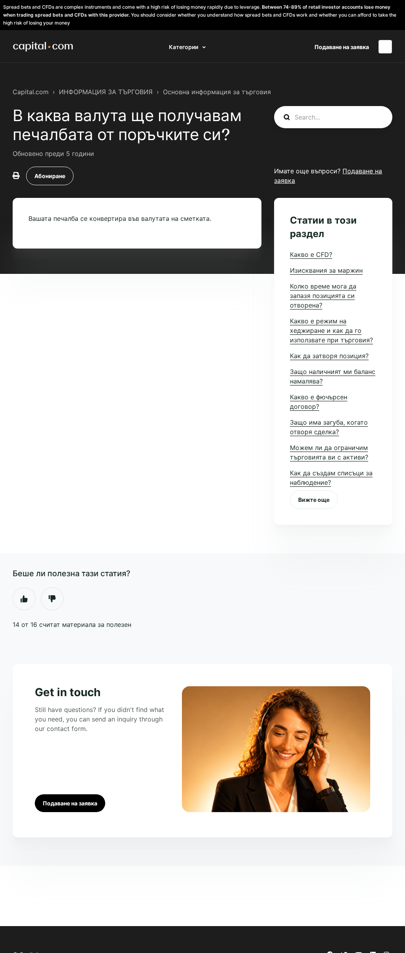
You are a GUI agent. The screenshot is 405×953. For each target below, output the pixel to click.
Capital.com (31, 92)
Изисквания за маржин (326, 270)
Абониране (49, 176)
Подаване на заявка (341, 47)
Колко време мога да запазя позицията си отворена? (323, 295)
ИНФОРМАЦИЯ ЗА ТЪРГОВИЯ (106, 92)
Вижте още (313, 499)
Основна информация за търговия (217, 92)
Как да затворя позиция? (329, 356)
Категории (184, 47)
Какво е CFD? (311, 254)
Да (24, 598)
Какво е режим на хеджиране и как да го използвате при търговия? (331, 330)
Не (52, 598)
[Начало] (43, 46)
